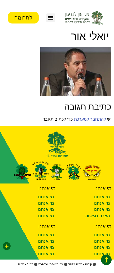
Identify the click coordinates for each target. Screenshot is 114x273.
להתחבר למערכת (90, 119)
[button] (50, 17)
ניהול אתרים (25, 264)
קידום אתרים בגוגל (80, 264)
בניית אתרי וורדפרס (50, 264)
